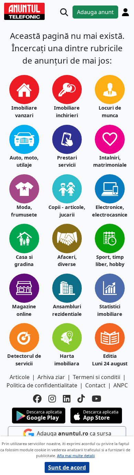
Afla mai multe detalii (76, 455)
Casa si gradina (24, 261)
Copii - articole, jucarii (66, 211)
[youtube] (96, 398)
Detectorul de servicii (24, 360)
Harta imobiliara (66, 360)
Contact (95, 385)
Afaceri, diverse (67, 261)
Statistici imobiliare (109, 310)
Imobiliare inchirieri (67, 111)
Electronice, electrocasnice (109, 211)
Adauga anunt (95, 12)
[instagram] (52, 398)
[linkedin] (66, 398)
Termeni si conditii (96, 377)
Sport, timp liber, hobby (110, 261)
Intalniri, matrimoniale (110, 161)
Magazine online (24, 310)
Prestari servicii (67, 161)
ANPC (120, 385)
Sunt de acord (67, 467)
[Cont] (125, 12)
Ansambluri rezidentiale (67, 310)
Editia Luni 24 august (109, 360)
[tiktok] (81, 398)
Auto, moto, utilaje (24, 161)
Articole (20, 377)
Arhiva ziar (51, 377)
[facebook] (37, 398)
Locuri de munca (110, 111)
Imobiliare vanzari (24, 111)
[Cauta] (64, 12)
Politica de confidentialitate (42, 385)
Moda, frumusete (24, 211)
